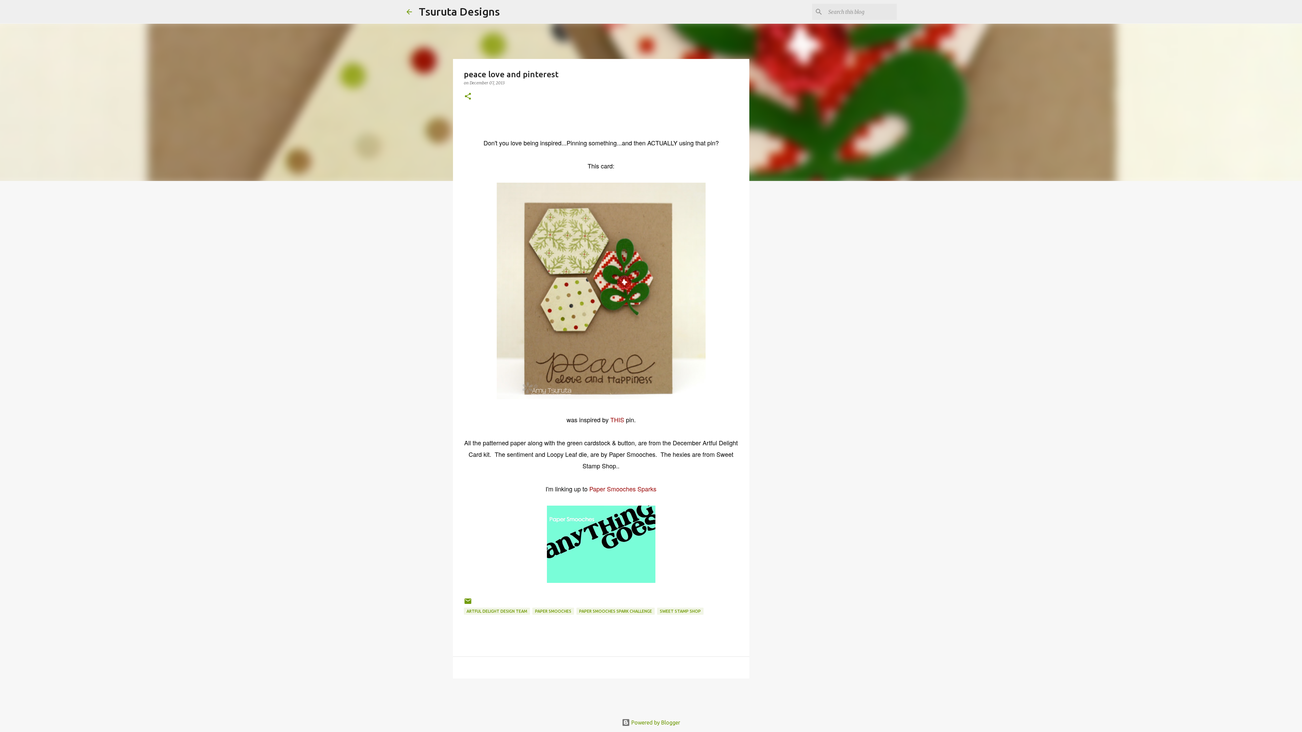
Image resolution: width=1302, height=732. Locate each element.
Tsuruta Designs (459, 11)
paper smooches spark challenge (615, 611)
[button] (468, 96)
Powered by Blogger (655, 722)
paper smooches (553, 611)
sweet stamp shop (680, 611)
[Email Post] (468, 604)
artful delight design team (497, 611)
